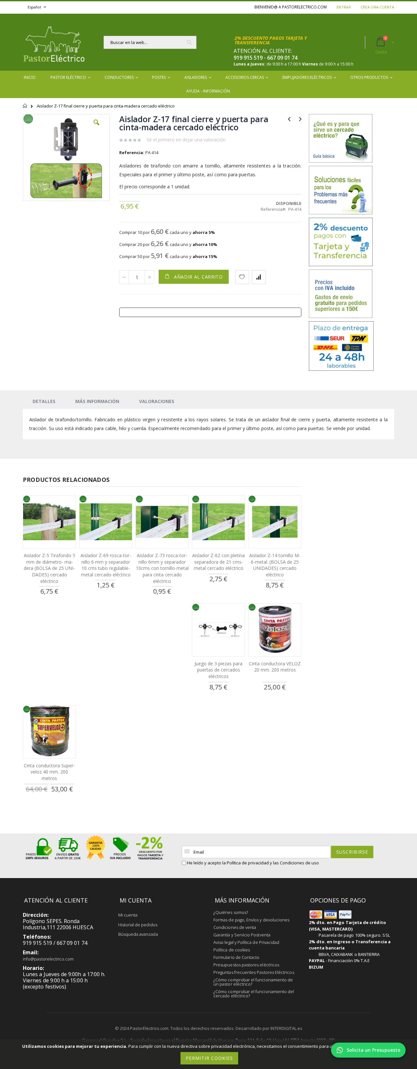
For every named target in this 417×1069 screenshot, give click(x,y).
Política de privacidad (248, 863)
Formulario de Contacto (236, 957)
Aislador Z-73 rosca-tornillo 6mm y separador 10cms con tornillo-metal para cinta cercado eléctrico (162, 568)
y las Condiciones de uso (294, 863)
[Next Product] (300, 118)
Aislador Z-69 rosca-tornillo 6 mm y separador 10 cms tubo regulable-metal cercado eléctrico (105, 565)
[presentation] (44, 401)
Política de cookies (231, 950)
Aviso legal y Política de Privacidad (246, 942)
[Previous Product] (289, 118)
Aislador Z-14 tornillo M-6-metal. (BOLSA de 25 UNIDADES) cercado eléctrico (274, 565)
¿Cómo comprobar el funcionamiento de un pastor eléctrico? (253, 982)
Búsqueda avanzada (138, 934)
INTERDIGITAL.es (286, 1028)
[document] (209, 1054)
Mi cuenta (128, 915)
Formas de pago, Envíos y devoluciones (251, 920)
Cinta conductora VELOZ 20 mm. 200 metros (275, 666)
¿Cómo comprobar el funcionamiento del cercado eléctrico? (253, 994)
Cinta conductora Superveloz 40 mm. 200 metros (49, 771)
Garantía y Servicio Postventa (241, 935)
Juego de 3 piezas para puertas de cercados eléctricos (218, 669)
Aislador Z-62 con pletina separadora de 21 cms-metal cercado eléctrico (218, 561)
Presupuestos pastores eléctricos (246, 965)
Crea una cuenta (377, 7)
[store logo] (54, 42)
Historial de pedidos (137, 925)
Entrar (344, 7)
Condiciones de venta (234, 927)
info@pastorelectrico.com (48, 959)
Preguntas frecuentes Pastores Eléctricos (253, 972)
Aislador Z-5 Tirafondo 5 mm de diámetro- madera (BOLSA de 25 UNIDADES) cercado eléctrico (49, 568)
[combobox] (150, 42)
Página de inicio (25, 109)
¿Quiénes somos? (230, 912)
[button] (96, 127)
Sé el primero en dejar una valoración (186, 140)
